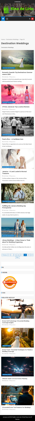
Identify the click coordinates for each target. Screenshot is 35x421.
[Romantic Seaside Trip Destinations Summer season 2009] (17, 60)
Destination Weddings (8, 67)
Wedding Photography (9, 403)
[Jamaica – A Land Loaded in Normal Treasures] (17, 159)
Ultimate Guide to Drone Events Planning (14, 378)
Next (17, 257)
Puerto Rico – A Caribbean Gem (12, 139)
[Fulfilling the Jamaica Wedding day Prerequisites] (17, 193)
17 (22, 255)
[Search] (30, 18)
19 (28, 255)
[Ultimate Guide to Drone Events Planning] (17, 366)
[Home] (3, 19)
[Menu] (7, 19)
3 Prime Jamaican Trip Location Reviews (15, 107)
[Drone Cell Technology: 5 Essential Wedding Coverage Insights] (17, 309)
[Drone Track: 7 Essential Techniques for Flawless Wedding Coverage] (17, 338)
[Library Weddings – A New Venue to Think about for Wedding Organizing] (17, 227)
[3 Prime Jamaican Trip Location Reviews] (17, 94)
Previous (5, 255)
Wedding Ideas (6, 345)
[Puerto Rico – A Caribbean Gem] (17, 126)
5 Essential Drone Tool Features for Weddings (16, 407)
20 (32, 255)
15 (15, 255)
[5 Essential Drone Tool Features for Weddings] (17, 395)
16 (18, 255)
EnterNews (25, 417)
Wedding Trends (7, 374)
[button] (7, 19)
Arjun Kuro (12, 77)
